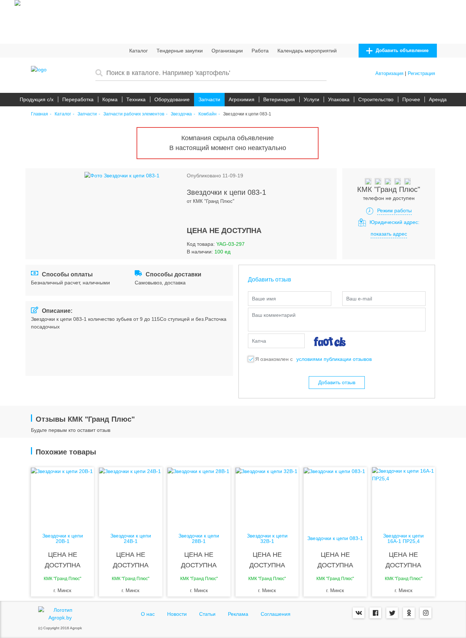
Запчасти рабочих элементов (133, 114)
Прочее (411, 99)
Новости (177, 614)
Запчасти (209, 99)
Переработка (78, 99)
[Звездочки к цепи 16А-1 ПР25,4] (403, 496)
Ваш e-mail (359, 299)
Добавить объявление (401, 50)
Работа (260, 51)
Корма (110, 99)
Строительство (376, 99)
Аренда (438, 99)
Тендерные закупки (180, 51)
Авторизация (389, 73)
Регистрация (421, 73)
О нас (148, 614)
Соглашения (276, 614)
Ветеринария (279, 99)
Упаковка (339, 99)
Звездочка (181, 114)
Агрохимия (241, 99)
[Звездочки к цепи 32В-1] (267, 496)
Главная (39, 114)
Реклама (238, 614)
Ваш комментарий (274, 315)
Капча (259, 341)
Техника (136, 99)
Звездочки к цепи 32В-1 (267, 538)
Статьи (207, 614)
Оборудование (172, 99)
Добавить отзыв (336, 382)
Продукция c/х (37, 99)
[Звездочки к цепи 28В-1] (198, 496)
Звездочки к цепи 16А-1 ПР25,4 (403, 538)
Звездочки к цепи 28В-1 (198, 538)
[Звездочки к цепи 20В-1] (62, 496)
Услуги (311, 99)
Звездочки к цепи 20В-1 (62, 538)
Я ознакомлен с (274, 359)
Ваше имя (264, 299)
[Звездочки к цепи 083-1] (335, 496)
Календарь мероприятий (307, 51)
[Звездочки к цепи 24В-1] (130, 496)
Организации (227, 51)
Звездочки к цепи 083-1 (335, 538)
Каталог (138, 51)
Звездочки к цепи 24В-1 (130, 538)
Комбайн (207, 114)
